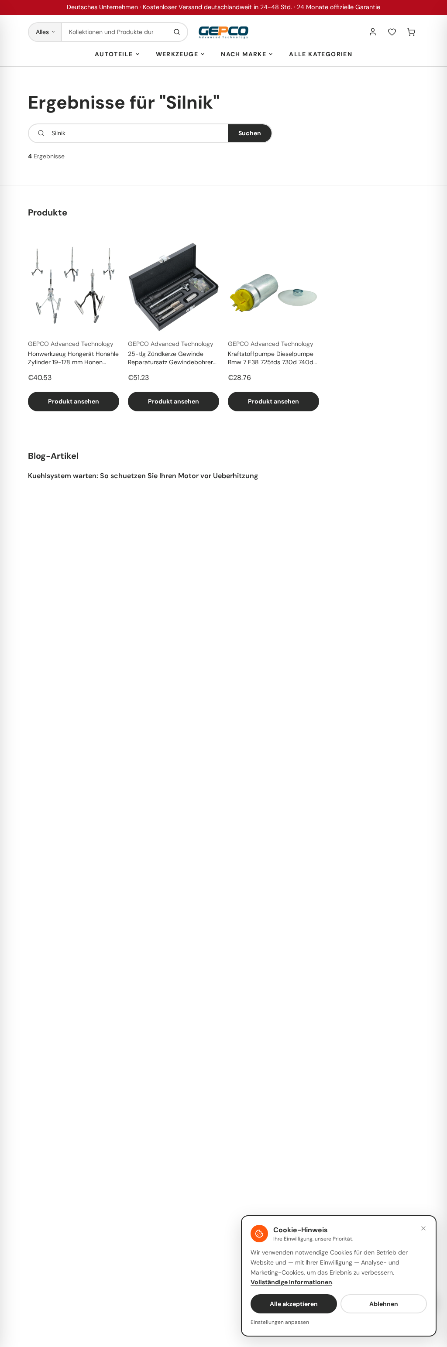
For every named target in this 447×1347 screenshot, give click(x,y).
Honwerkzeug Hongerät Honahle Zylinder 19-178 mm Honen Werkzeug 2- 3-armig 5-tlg (73, 358)
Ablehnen (383, 1304)
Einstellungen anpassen (280, 1322)
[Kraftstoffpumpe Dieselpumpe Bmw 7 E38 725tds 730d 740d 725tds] (273, 286)
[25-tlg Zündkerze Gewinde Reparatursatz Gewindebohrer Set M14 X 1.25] (173, 286)
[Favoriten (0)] (392, 32)
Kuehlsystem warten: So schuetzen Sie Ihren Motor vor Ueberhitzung (143, 475)
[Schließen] (423, 1228)
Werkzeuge (177, 54)
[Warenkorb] (411, 32)
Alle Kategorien (320, 54)
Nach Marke (243, 54)
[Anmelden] (373, 32)
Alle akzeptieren (294, 1304)
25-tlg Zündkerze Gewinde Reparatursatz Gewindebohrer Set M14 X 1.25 (170, 358)
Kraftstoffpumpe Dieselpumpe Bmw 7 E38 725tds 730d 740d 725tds (270, 358)
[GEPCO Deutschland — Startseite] (223, 32)
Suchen (249, 133)
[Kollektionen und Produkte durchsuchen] (176, 32)
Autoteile (114, 54)
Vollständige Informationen (291, 1282)
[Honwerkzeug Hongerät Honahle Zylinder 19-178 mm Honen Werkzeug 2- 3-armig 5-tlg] (73, 286)
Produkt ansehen (73, 401)
